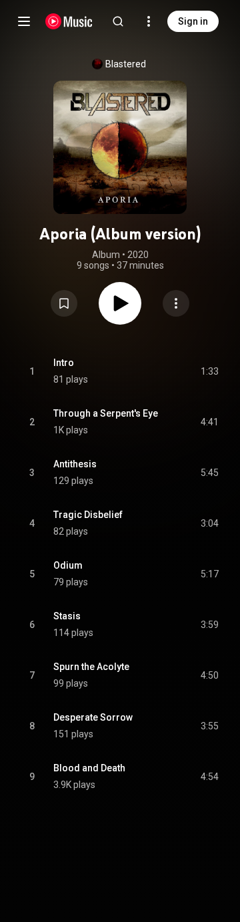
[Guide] (24, 21)
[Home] (69, 21)
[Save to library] (64, 303)
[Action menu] (176, 303)
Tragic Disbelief (88, 514)
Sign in (193, 21)
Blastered (125, 64)
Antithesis (75, 464)
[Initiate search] (118, 21)
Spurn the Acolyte (91, 666)
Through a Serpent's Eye (105, 413)
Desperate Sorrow (93, 717)
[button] (64, 303)
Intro (63, 362)
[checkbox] (209, 371)
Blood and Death (89, 768)
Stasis (67, 616)
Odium (68, 565)
